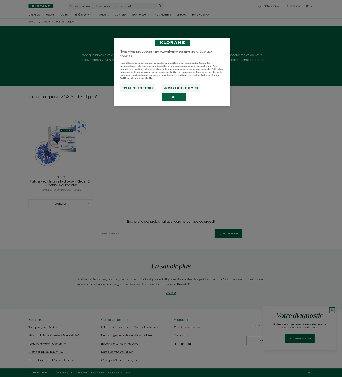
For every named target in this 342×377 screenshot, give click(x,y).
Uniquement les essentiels (181, 87)
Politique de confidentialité (136, 78)
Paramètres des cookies (137, 87)
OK (173, 97)
